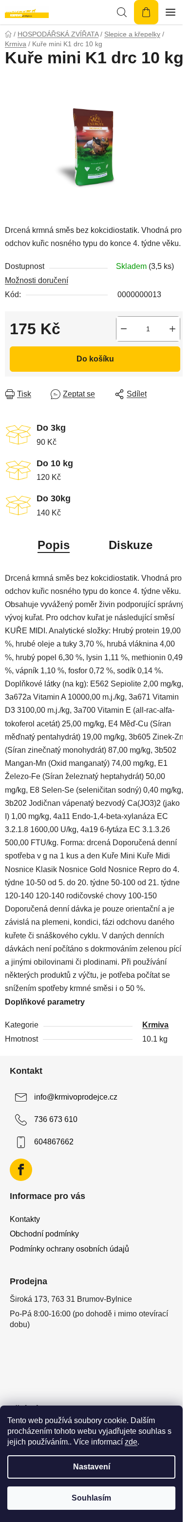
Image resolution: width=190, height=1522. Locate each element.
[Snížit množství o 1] (123, 329)
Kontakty (25, 1219)
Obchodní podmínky (44, 1234)
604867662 (54, 1142)
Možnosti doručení (36, 280)
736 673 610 (55, 1120)
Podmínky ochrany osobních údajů (69, 1249)
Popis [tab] (54, 545)
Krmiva (155, 1025)
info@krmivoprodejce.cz (75, 1097)
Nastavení (91, 1467)
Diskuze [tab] (130, 545)
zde (131, 1442)
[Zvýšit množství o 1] (172, 329)
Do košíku (95, 359)
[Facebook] (21, 1170)
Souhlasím (91, 1498)
